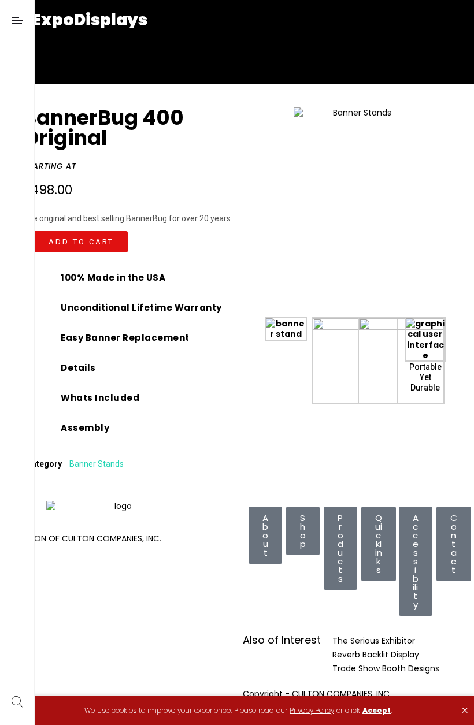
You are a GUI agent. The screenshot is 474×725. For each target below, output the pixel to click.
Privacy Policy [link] (312, 710)
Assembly (85, 428)
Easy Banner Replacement (125, 337)
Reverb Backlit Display (375, 654)
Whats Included (100, 398)
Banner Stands (96, 464)
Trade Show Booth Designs (385, 668)
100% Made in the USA (113, 277)
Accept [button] (376, 710)
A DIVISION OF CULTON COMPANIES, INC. (83, 538)
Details (78, 368)
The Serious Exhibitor (373, 640)
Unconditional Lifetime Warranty (141, 307)
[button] (75, 241)
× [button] (464, 710)
